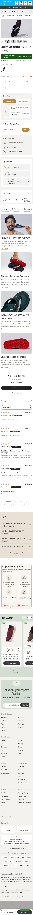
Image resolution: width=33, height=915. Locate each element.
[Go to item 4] (25, 41)
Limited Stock (5, 773)
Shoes (2, 890)
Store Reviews (5, 799)
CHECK (26, 129)
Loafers (3, 721)
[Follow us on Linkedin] (10, 816)
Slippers (19, 15)
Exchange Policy (23, 793)
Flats (2, 724)
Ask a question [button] (16, 393)
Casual (3, 740)
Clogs (3, 730)
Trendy (20, 753)
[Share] (30, 46)
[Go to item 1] (8, 41)
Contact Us (21, 766)
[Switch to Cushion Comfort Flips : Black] (3, 69)
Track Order (21, 770)
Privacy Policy (22, 796)
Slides (3, 727)
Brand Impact (5, 793)
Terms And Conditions (24, 802)
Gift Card (3, 766)
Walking (20, 744)
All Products (10, 15)
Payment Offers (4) (23, 101)
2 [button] (15, 504)
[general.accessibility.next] (18, 650)
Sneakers (4, 717)
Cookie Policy (22, 799)
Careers (3, 806)
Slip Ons (20, 717)
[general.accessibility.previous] (5, 650)
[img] (5, 412)
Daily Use (20, 750)
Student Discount (6, 770)
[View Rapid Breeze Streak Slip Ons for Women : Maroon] (11, 633)
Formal (20, 740)
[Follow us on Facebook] (6, 816)
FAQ (19, 776)
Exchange (21, 773)
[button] (16, 3)
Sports (3, 744)
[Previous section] (2, 209)
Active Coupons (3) (9, 101)
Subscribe (25, 705)
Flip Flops (28, 15)
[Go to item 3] (19, 41)
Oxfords (20, 721)
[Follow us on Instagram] (2, 816)
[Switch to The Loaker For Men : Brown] (29, 652)
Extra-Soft (4, 753)
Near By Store (5, 796)
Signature (4, 747)
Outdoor (3, 756)
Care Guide (21, 783)
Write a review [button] (16, 388)
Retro (2, 750)
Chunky (20, 747)
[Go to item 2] (13, 41)
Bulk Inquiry (21, 779)
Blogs (3, 802)
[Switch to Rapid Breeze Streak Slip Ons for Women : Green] (13, 650)
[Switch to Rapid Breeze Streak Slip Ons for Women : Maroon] (9, 650)
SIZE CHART (28, 76)
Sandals (20, 727)
